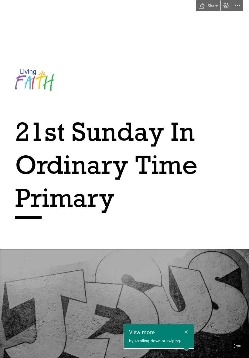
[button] (208, 5)
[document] (124, 179)
